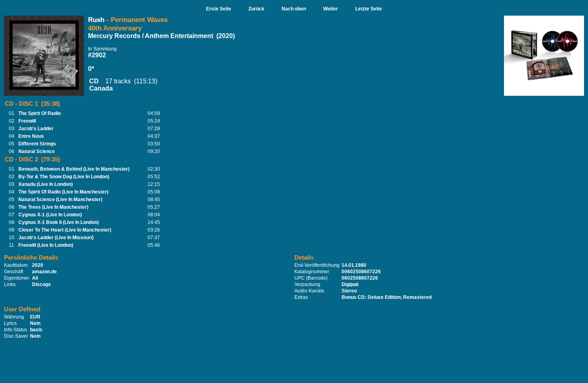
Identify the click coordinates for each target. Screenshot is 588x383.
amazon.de (44, 271)
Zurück (256, 9)
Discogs (41, 284)
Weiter (330, 9)
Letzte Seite (368, 9)
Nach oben (294, 9)
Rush (96, 20)
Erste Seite (218, 9)
